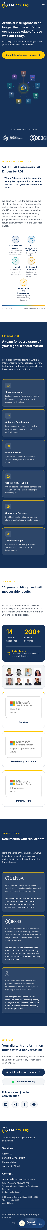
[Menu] (43, 5)
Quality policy (15, 1222)
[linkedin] (5, 1104)
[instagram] (15, 1104)
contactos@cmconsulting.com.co (18, 1179)
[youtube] (34, 1104)
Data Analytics (9, 1162)
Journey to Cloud (11, 1166)
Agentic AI (7, 1153)
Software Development (13, 1158)
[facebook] (24, 1104)
